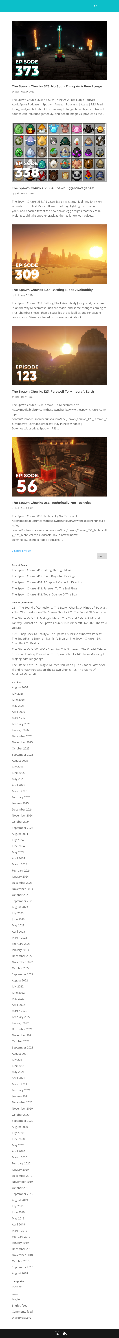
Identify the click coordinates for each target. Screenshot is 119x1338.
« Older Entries (21, 551)
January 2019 (20, 1243)
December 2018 (22, 1249)
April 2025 (18, 785)
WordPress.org (21, 1318)
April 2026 (18, 712)
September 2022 (22, 974)
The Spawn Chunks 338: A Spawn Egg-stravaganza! (53, 188)
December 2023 (22, 882)
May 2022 (18, 998)
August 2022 (20, 980)
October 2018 (20, 1261)
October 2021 (20, 1041)
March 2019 (19, 1230)
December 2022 (22, 956)
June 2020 (18, 1139)
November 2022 (22, 962)
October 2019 (20, 1188)
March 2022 (19, 1011)
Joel (17, 91)
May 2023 (18, 925)
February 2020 (21, 1163)
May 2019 (18, 1218)
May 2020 (18, 1145)
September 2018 (22, 1267)
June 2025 (18, 773)
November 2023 (22, 889)
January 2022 (20, 1023)
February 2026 (21, 724)
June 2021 (18, 1066)
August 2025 (20, 760)
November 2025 (22, 742)
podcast (17, 1286)
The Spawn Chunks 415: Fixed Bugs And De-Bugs (43, 576)
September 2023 (22, 901)
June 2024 (18, 846)
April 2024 (18, 858)
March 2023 (19, 937)
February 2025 (21, 797)
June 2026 (18, 699)
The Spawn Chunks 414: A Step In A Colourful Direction (47, 582)
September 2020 (22, 1121)
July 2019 (18, 1206)
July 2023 (18, 913)
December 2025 (22, 736)
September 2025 (22, 754)
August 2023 (20, 907)
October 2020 (20, 1114)
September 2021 (22, 1047)
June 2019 (18, 1212)
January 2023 (20, 950)
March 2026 (19, 718)
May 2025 (18, 779)
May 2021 (18, 1072)
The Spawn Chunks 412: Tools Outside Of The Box (44, 594)
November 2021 (22, 1035)
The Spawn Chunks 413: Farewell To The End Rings (45, 588)
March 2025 (19, 791)
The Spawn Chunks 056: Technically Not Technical (52, 503)
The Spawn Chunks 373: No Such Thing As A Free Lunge (57, 86)
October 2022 (20, 968)
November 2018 (22, 1255)
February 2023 (21, 944)
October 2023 (20, 895)
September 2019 (22, 1194)
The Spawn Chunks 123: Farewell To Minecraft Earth (53, 391)
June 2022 (18, 992)
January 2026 (20, 730)
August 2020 (20, 1127)
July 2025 (18, 767)
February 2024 (21, 870)
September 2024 (22, 828)
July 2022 (18, 986)
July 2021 (18, 1059)
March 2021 (19, 1084)
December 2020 (22, 1102)
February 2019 (21, 1236)
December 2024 (22, 809)
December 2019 (22, 1176)
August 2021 (20, 1053)
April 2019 (18, 1224)
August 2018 (20, 1273)
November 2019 (22, 1182)
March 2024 (19, 864)
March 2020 (19, 1157)
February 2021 (21, 1090)
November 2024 (22, 815)
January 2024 (20, 876)
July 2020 (18, 1133)
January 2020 (20, 1169)
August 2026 (20, 687)
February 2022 (21, 1017)
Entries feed (19, 1305)
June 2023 (18, 919)
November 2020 (22, 1108)
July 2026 (18, 693)
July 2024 (18, 840)
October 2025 (20, 748)
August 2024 (20, 834)
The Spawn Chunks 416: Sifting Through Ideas (41, 570)
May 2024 (18, 852)
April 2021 (18, 1078)
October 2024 (20, 821)
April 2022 (18, 1005)
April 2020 (18, 1151)
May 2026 (18, 706)
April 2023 (18, 931)
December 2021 (22, 1029)
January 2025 (20, 803)
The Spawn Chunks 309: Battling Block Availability (52, 290)
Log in (16, 1299)
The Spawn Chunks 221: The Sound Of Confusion (74, 612)
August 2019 (20, 1200)
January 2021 (20, 1096)
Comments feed (22, 1311)
